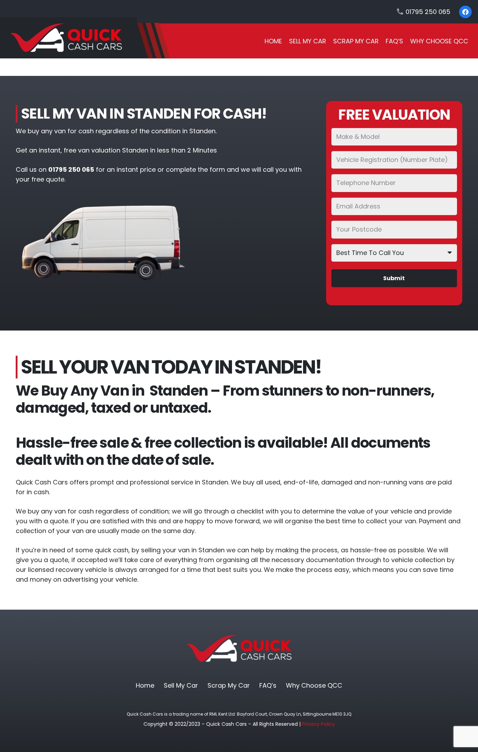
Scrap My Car (229, 685)
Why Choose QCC (314, 685)
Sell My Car (181, 685)
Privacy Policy (318, 724)
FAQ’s (267, 685)
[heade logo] (85, 37)
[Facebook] (465, 12)
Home (145, 685)
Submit (394, 278)
